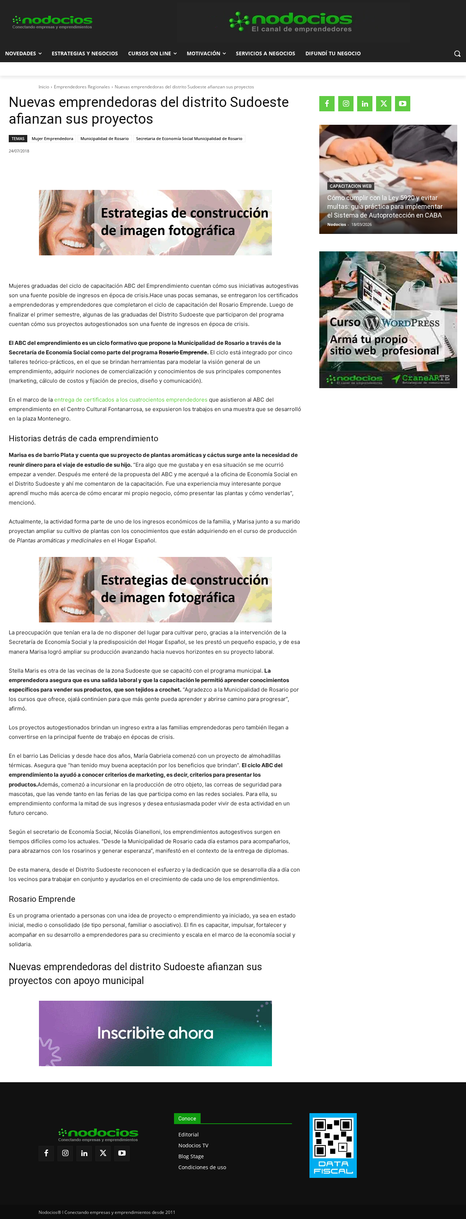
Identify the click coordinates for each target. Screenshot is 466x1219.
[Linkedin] (109, 169)
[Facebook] (59, 169)
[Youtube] (402, 103)
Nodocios (336, 224)
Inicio (44, 87)
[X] (76, 169)
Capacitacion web (351, 186)
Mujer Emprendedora (52, 138)
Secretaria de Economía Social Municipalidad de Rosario (189, 138)
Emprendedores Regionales (82, 87)
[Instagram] (346, 103)
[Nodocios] (51, 22)
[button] (457, 53)
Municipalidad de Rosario (104, 138)
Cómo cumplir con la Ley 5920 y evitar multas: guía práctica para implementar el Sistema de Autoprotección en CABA (385, 206)
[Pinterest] (93, 169)
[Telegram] (126, 169)
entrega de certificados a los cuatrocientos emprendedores (131, 399)
